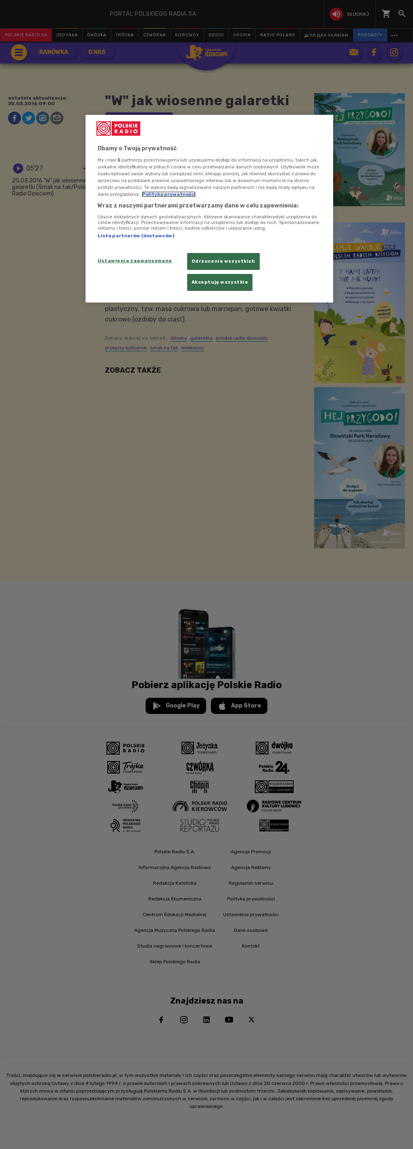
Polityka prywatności (169, 194)
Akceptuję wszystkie (220, 282)
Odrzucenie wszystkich (223, 261)
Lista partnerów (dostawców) (136, 236)
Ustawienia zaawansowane (135, 260)
